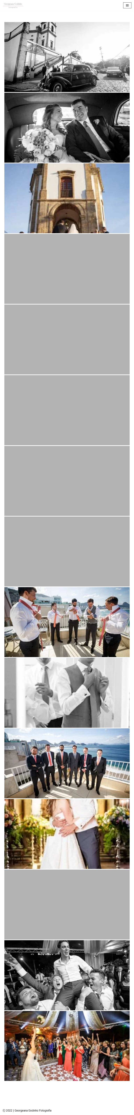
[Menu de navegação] (127, 5)
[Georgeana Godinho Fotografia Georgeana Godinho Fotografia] (13, 5)
